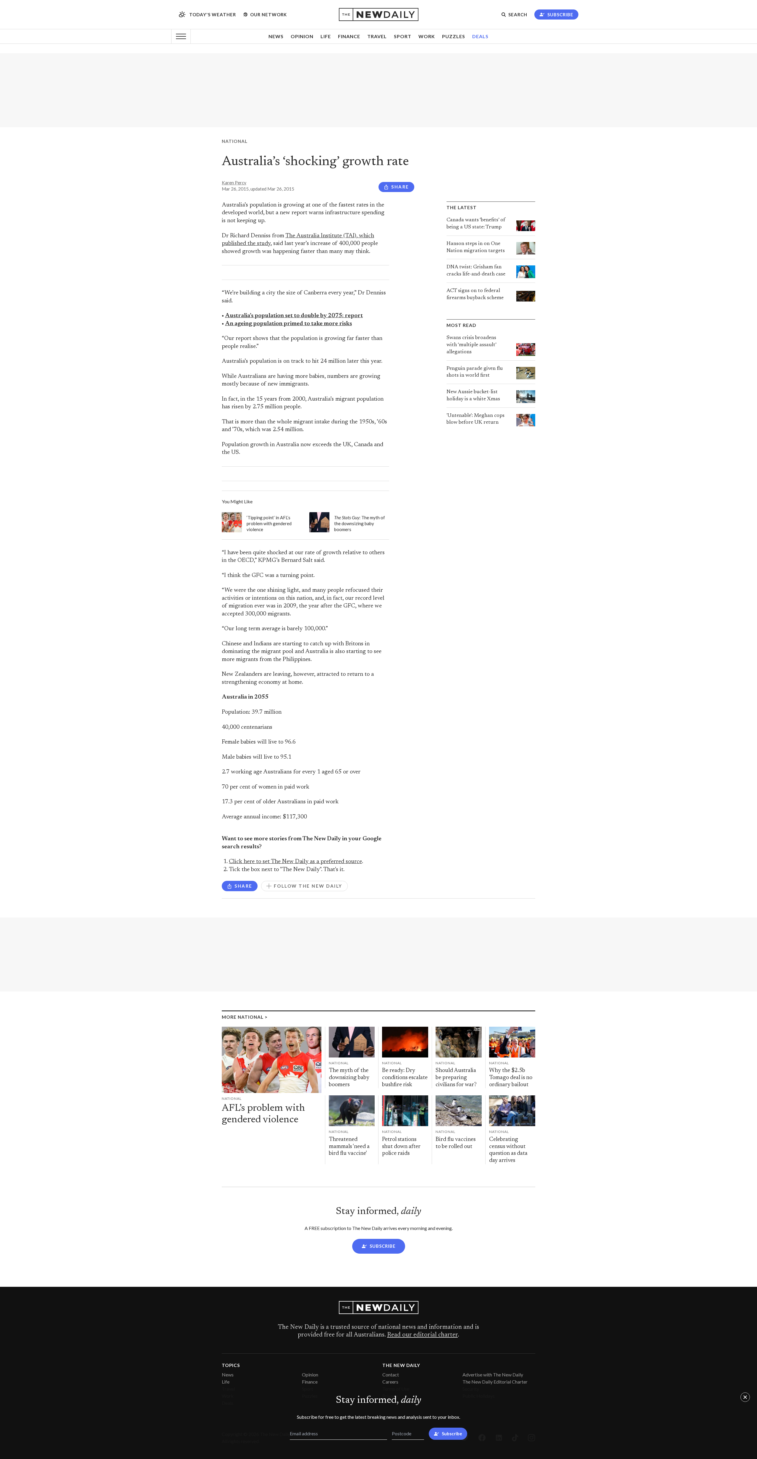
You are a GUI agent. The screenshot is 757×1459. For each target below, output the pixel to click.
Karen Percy (234, 182)
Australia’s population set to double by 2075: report (294, 316)
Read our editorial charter (422, 1335)
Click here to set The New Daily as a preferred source (295, 862)
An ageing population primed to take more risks (288, 324)
